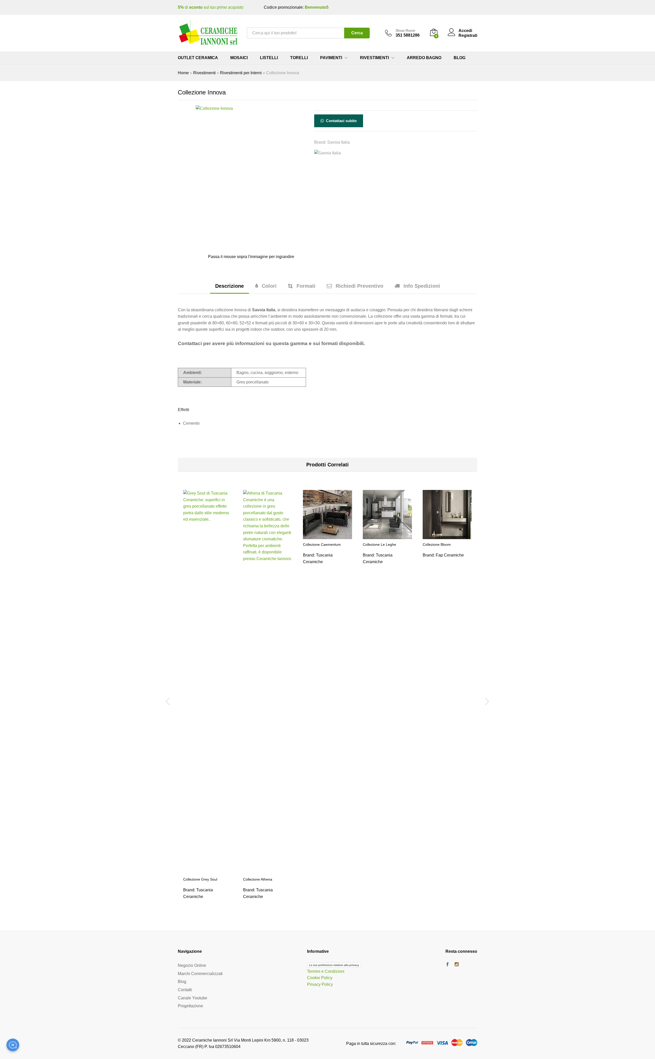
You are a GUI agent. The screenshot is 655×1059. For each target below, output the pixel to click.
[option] (208, 701)
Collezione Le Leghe (379, 544)
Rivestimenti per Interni (241, 73)
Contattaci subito (341, 121)
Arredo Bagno (424, 58)
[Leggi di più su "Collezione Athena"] (267, 871)
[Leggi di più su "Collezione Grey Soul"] (207, 871)
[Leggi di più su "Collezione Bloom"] (447, 536)
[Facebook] (447, 965)
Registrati (467, 35)
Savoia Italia (338, 142)
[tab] (229, 288)
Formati (306, 285)
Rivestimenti (204, 73)
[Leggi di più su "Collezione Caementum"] (327, 536)
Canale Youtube (192, 998)
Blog (459, 58)
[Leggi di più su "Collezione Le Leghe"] (387, 536)
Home (183, 73)
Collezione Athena (257, 879)
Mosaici (239, 58)
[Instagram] (456, 965)
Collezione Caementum (322, 544)
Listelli (269, 58)
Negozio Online (192, 966)
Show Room (405, 30)
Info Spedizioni (421, 285)
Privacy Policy (320, 984)
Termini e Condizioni (325, 971)
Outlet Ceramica (198, 58)
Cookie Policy (319, 978)
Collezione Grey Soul (200, 879)
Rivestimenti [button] (374, 58)
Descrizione (229, 285)
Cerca (357, 33)
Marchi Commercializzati (200, 973)
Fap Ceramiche (450, 555)
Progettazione (190, 1006)
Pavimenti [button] (331, 58)
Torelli (299, 58)
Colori (269, 285)
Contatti (185, 990)
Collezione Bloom (437, 544)
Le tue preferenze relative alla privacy (334, 965)
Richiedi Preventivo (359, 285)
